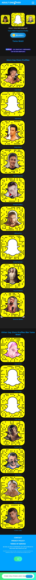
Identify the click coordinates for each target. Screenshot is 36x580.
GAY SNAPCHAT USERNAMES (21, 49)
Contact (18, 538)
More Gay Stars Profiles (18, 60)
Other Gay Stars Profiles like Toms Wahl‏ (18, 333)
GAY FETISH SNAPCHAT (18, 51)
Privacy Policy (18, 541)
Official (9, 49)
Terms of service (18, 544)
